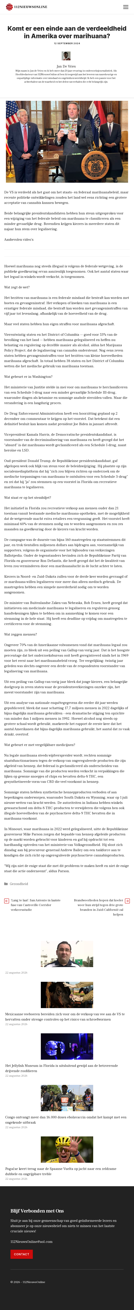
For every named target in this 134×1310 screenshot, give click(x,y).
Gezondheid (19, 884)
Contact (21, 1254)
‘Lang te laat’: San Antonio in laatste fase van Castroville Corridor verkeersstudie (36, 905)
